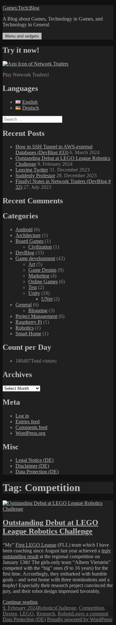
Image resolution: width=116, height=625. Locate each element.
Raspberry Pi (28, 322)
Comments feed (31, 427)
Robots (65, 613)
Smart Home (28, 333)
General (23, 304)
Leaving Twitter (31, 169)
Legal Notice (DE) (34, 460)
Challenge (66, 608)
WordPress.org (30, 433)
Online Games (43, 281)
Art (31, 264)
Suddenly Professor (35, 175)
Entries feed (27, 421)
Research (45, 613)
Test (32, 287)
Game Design (42, 270)
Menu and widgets (22, 36)
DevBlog (24, 252)
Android (24, 229)
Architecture (28, 235)
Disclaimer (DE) (32, 466)
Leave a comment (90, 613)
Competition (91, 608)
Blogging (37, 310)
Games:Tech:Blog (21, 8)
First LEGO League (35, 545)
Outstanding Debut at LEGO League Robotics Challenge (50, 526)
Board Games (29, 241)
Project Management (36, 316)
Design (10, 613)
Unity (34, 293)
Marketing (38, 275)
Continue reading (20, 602)
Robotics (24, 327)
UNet (47, 299)
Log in (22, 415)
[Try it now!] (35, 63)
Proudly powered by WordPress (79, 619)
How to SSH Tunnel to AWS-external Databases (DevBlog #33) (53, 149)
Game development (35, 258)
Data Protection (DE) (37, 471)
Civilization (40, 247)
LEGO (27, 613)
